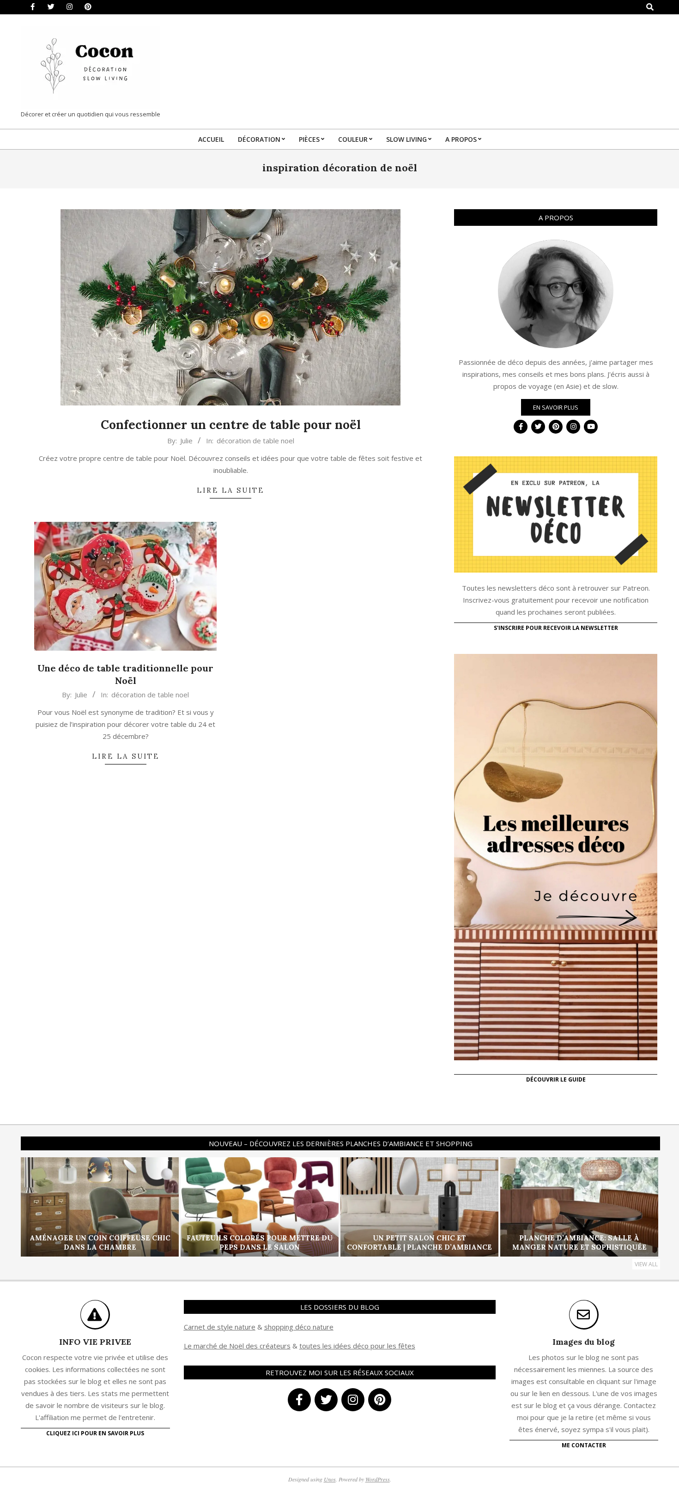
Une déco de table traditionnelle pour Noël (125, 674)
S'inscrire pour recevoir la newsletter (556, 628)
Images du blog (583, 1341)
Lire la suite (230, 490)
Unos (330, 1479)
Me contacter (584, 1445)
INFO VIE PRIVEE (95, 1341)
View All (646, 1264)
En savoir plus (555, 407)
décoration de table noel (255, 440)
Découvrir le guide (556, 1079)
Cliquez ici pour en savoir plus (95, 1433)
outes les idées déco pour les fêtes (358, 1345)
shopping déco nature (298, 1326)
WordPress (377, 1479)
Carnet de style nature (219, 1326)
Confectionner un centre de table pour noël (231, 424)
